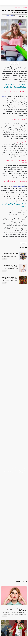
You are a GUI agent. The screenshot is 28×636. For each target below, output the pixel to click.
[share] (17, 259)
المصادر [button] (24, 243)
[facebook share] (11, 63)
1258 (5, 270)
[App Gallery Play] (13, 483)
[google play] (3, 3)
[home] (15, 2)
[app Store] (6, 3)
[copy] (18, 63)
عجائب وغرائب (17, 7)
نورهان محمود (9, 15)
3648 (5, 616)
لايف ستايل (24, 7)
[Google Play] (8, 477)
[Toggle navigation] (26, 2)
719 (5, 282)
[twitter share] (14, 63)
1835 (5, 258)
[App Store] (19, 477)
